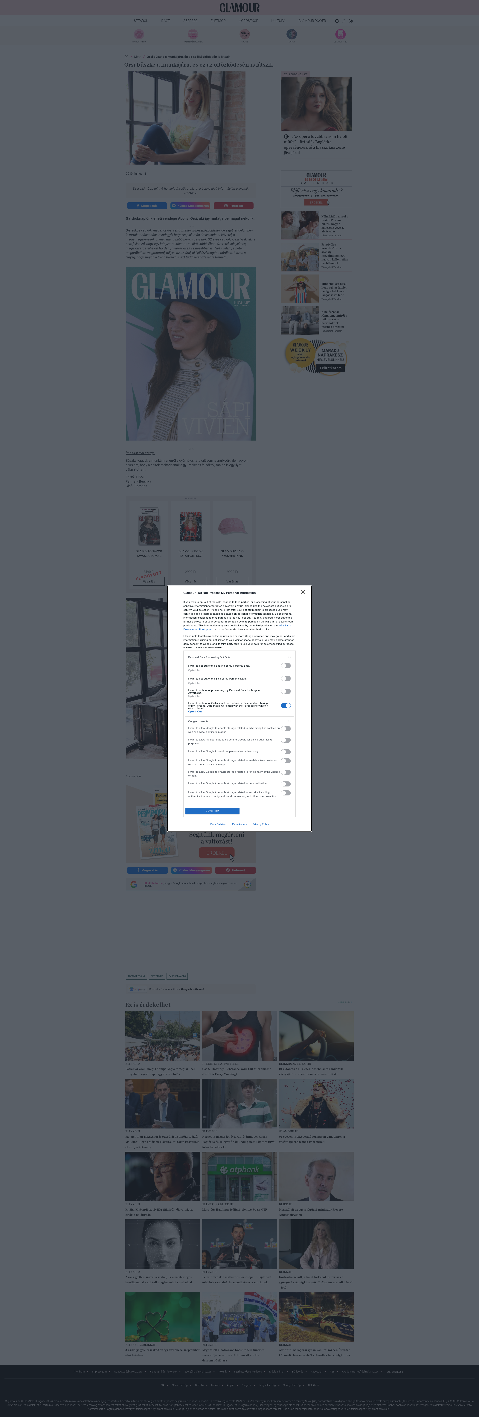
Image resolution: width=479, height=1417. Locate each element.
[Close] (304, 593)
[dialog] (239, 708)
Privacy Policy (261, 824)
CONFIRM (212, 810)
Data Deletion (218, 824)
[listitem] (239, 657)
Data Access (239, 824)
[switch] (286, 665)
